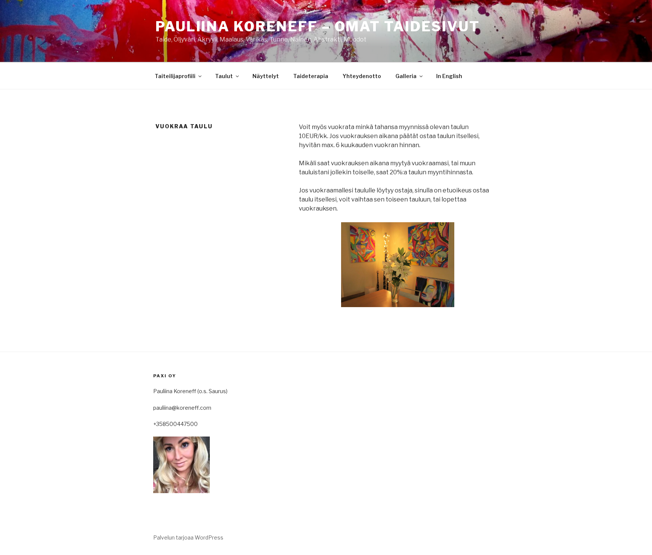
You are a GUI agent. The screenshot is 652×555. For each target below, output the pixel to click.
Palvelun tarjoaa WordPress (188, 537)
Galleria (406, 76)
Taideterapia (310, 76)
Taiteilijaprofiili (175, 76)
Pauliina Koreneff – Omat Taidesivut (317, 26)
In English (449, 76)
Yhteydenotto (362, 76)
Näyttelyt (265, 76)
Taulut (224, 76)
